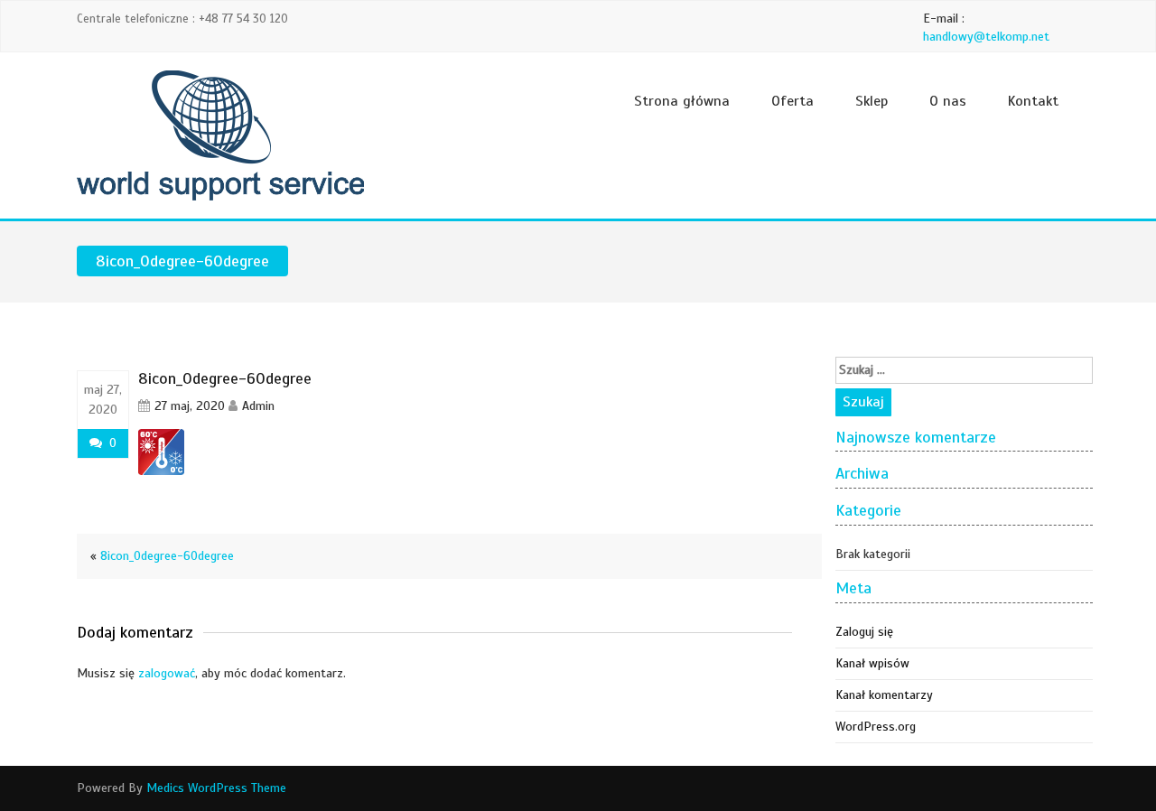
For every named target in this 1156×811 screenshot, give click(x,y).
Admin (258, 406)
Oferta (792, 101)
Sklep (871, 101)
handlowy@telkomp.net (986, 36)
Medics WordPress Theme (216, 788)
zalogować (166, 673)
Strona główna (682, 101)
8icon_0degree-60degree (167, 556)
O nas (947, 101)
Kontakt (1033, 101)
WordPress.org (875, 726)
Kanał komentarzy (884, 695)
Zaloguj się (864, 631)
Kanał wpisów (872, 663)
